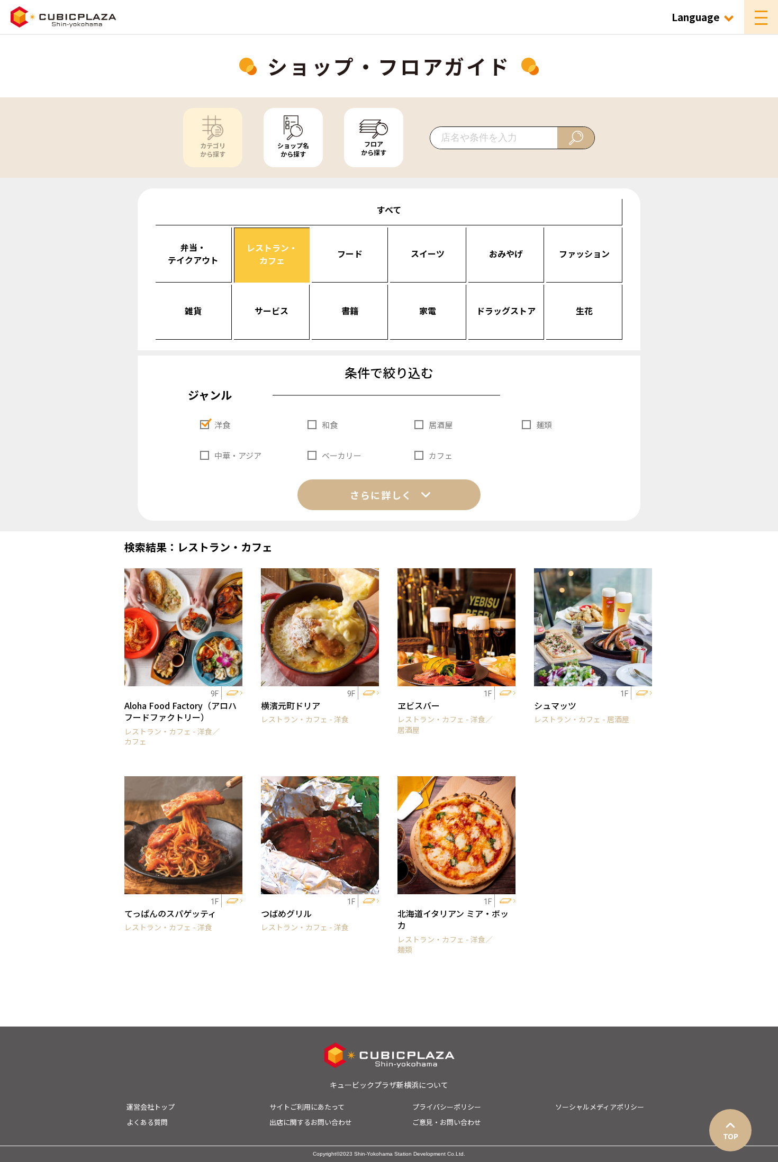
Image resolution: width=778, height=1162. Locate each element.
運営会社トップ (150, 1107)
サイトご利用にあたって (307, 1107)
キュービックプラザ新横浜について (389, 1084)
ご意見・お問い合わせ (446, 1122)
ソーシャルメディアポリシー (599, 1107)
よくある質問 (147, 1122)
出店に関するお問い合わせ (310, 1122)
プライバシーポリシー (446, 1107)
